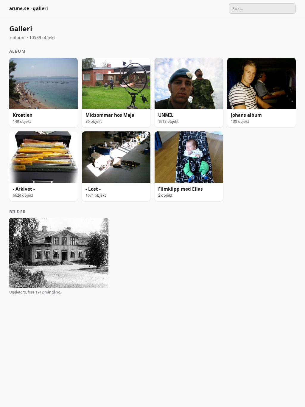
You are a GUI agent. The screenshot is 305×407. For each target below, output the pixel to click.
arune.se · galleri (28, 8)
